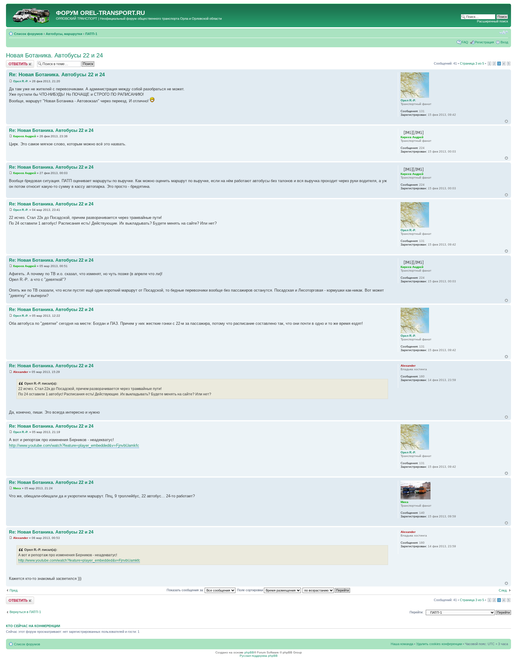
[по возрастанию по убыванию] (326, 590)
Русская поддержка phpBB (259, 655)
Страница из (472, 63)
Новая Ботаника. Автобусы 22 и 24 (54, 55)
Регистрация (484, 42)
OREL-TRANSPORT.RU (112, 13)
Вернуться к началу (506, 121)
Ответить (13, 62)
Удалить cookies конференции (439, 644)
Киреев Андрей (24, 136)
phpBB (249, 652)
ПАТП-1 (91, 34)
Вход (504, 42)
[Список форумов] (31, 14)
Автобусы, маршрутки (64, 34)
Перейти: (416, 612)
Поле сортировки (250, 590)
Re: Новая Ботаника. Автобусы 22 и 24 (57, 74)
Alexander (20, 372)
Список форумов (28, 34)
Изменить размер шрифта (503, 32)
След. (503, 590)
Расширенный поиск (492, 21)
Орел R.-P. (20, 81)
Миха (17, 488)
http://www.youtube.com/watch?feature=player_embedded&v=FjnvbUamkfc (74, 445)
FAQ (465, 42)
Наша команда (402, 644)
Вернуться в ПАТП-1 (25, 612)
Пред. (14, 590)
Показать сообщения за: (186, 590)
